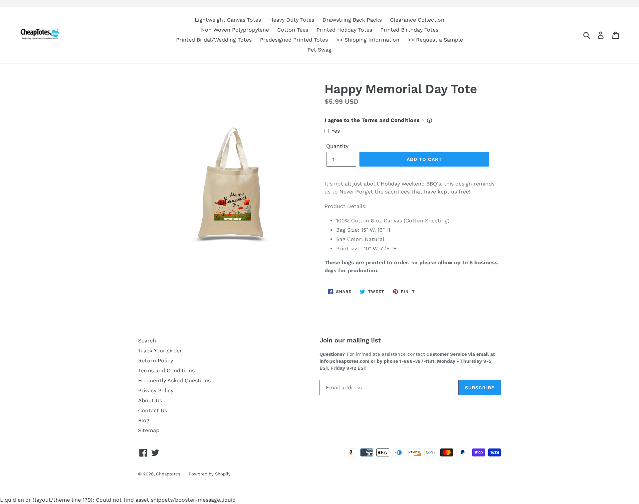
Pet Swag (319, 50)
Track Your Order (160, 350)
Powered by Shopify (210, 473)
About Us (150, 400)
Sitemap (148, 430)
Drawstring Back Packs (352, 20)
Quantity (337, 146)
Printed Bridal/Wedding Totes (214, 40)
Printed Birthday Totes (409, 30)
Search (147, 340)
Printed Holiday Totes (344, 30)
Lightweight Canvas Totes (228, 20)
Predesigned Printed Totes (294, 40)
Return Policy (155, 360)
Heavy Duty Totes (291, 20)
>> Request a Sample (435, 40)
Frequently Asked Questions (174, 380)
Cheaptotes (168, 473)
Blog (143, 420)
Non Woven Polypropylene (235, 30)
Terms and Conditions (166, 370)
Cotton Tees (292, 30)
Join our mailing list (350, 340)
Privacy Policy (155, 390)
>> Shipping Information (367, 40)
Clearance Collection (417, 20)
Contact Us (152, 410)
